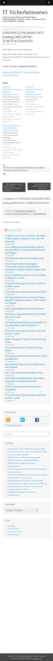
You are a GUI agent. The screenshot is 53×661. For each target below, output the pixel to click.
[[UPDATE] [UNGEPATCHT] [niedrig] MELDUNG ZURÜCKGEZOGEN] (13, 104)
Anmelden (11, 526)
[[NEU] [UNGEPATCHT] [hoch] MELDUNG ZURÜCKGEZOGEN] (13, 141)
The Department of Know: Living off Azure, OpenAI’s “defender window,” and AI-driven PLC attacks (25, 300)
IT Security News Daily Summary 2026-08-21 (26, 292)
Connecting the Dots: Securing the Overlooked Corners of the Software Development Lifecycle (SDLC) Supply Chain (25, 267)
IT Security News (14, 230)
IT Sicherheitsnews (25, 12)
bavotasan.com (37, 659)
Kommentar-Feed (14, 532)
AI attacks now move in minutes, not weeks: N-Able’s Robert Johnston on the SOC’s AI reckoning (25, 238)
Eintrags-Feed (13, 529)
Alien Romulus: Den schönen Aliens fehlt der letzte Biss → (40, 186)
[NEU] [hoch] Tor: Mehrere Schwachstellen (24, 458)
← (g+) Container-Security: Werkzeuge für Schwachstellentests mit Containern (13, 187)
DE (30, 29)
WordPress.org (13, 535)
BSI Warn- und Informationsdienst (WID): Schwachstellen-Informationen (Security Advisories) (24, 169)
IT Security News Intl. (13, 425)
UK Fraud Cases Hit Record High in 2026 (24, 373)
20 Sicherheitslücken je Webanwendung (23, 460)
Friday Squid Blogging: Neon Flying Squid (24, 309)
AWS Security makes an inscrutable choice (24, 258)
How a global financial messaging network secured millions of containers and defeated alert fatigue (25, 250)
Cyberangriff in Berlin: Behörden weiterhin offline (26, 449)
